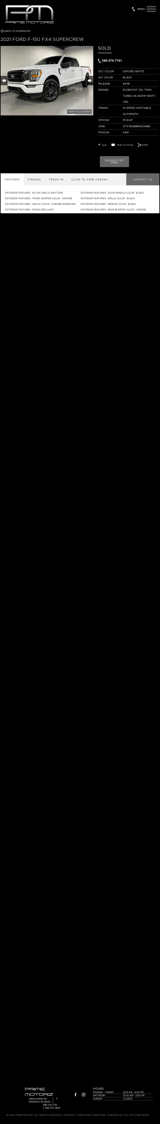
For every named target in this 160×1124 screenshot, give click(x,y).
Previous (4, 80)
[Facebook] (75, 1095)
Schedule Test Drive (114, 161)
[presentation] (12, 179)
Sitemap (69, 1115)
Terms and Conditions (91, 1115)
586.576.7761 (111, 60)
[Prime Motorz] (29, 15)
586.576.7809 (52, 1108)
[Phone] (133, 8)
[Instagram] (83, 1095)
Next (89, 80)
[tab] (12, 179)
